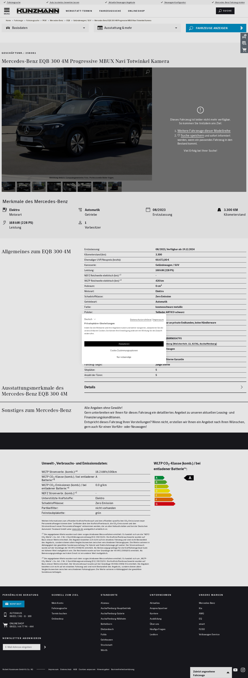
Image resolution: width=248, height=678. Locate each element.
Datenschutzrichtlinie (140, 319)
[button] (90, 319)
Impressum (158, 319)
